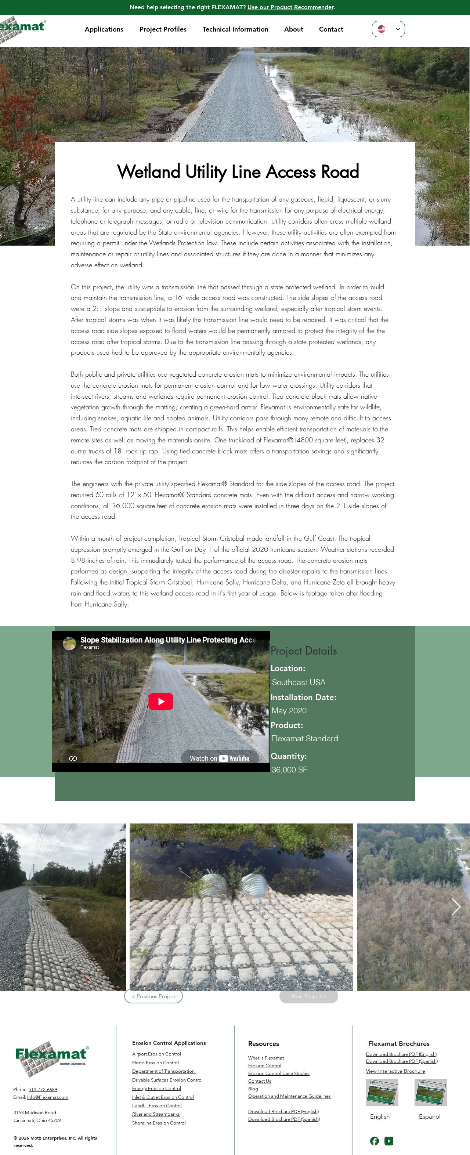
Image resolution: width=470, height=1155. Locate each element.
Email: (19, 1097)
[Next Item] (456, 907)
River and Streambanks (156, 1114)
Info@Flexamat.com (47, 1097)
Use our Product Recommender (290, 7)
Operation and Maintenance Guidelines (289, 1096)
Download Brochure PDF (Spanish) (402, 1061)
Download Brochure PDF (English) (401, 1054)
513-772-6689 (43, 1089)
